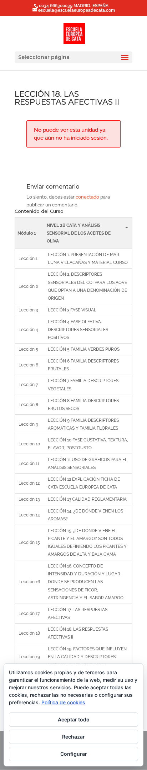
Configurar (73, 754)
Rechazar (73, 737)
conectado (87, 197)
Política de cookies (63, 702)
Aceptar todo (74, 719)
